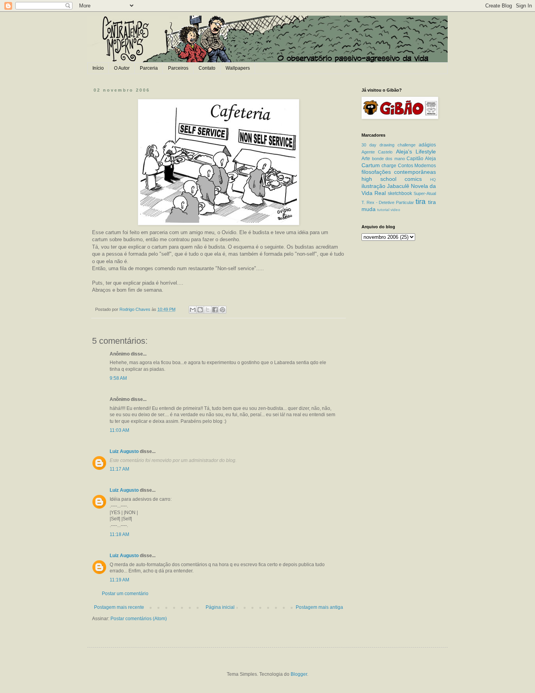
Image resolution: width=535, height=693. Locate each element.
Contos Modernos (417, 165)
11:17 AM (119, 469)
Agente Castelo (376, 152)
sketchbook (400, 193)
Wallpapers (238, 68)
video (395, 210)
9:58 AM (118, 378)
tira (421, 201)
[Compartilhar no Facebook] (215, 310)
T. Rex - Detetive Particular (387, 202)
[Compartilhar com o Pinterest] (222, 310)
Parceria (149, 68)
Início (98, 68)
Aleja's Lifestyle (416, 151)
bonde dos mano (388, 158)
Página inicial (220, 607)
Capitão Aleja (421, 158)
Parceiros (178, 68)
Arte (365, 158)
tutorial (383, 210)
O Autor (122, 68)
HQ (433, 179)
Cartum (370, 165)
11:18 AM (119, 534)
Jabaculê (398, 186)
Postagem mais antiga (319, 607)
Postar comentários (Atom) (138, 618)
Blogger (299, 674)
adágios (427, 145)
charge (388, 165)
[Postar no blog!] (200, 310)
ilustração (373, 186)
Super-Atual (425, 193)
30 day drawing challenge (388, 145)
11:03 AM (119, 430)
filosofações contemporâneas (398, 172)
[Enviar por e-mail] (193, 310)
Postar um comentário (125, 593)
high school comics (391, 179)
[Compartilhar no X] (207, 310)
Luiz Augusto (124, 451)
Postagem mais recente (119, 607)
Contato (207, 68)
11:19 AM (119, 580)
